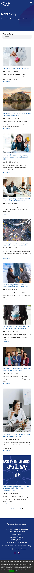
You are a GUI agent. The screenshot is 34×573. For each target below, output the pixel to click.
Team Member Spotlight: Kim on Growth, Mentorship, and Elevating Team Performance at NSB (16, 489)
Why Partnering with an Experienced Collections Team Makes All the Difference (16, 286)
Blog (30, 546)
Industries (13, 546)
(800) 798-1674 (19, 537)
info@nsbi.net (16, 534)
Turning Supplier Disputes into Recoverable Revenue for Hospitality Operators (16, 200)
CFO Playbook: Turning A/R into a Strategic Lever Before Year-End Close (16, 435)
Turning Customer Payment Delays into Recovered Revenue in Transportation (15, 244)
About (10, 549)
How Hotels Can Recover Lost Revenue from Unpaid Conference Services (17, 114)
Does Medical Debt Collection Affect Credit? (17, 68)
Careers (17, 549)
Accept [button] (11, 570)
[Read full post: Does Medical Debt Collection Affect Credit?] (17, 48)
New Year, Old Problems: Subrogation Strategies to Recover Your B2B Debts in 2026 (15, 157)
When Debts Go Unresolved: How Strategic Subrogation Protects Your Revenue (16, 328)
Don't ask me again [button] (20, 570)
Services (5, 546)
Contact (23, 549)
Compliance (22, 546)
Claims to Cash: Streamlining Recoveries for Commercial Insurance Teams (17, 369)
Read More (6, 82)
